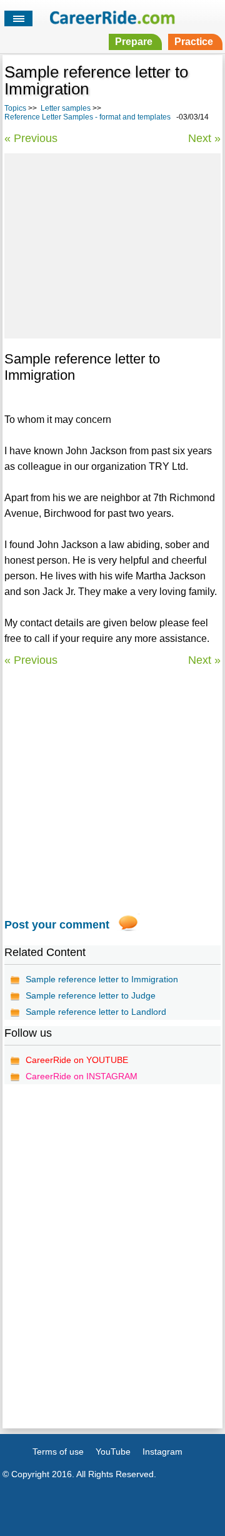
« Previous (31, 138)
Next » (204, 138)
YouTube (113, 1452)
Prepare (133, 41)
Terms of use (58, 1452)
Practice (193, 41)
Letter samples (66, 108)
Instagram (162, 1452)
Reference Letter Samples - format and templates (87, 117)
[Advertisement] (113, 244)
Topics (15, 108)
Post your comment (56, 924)
